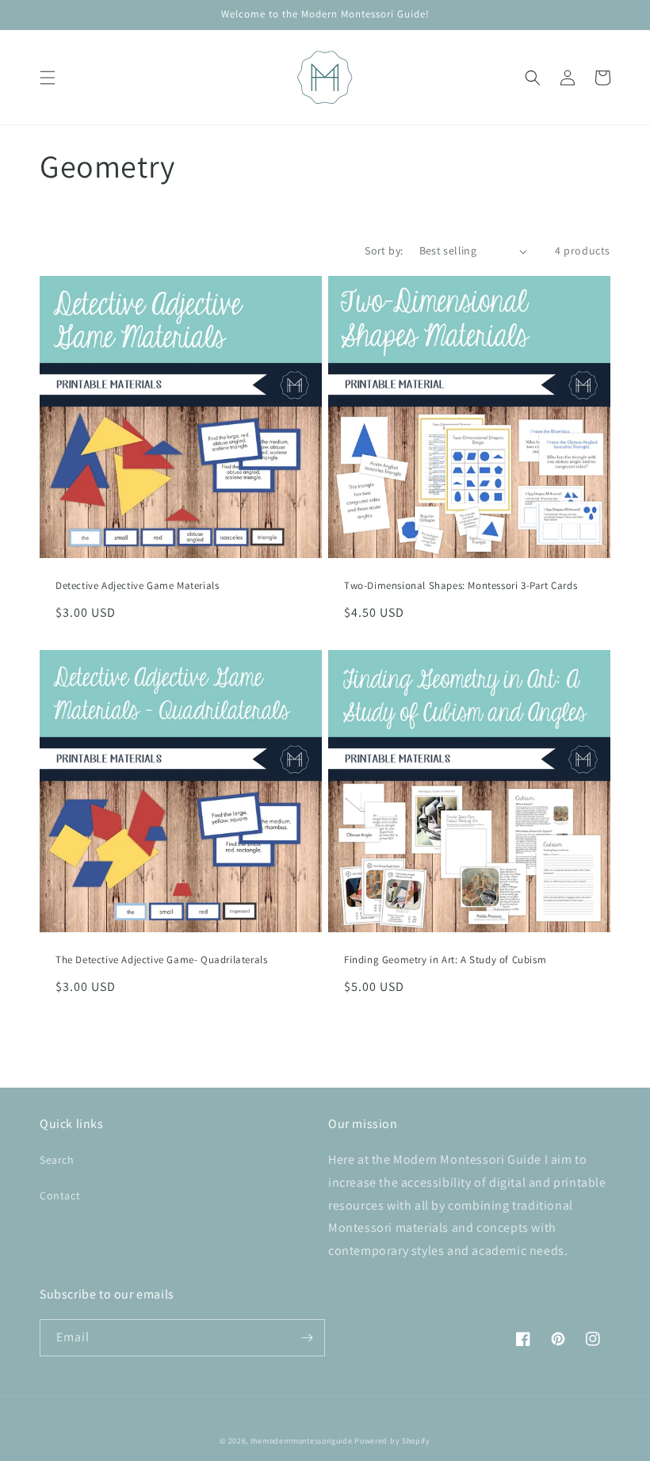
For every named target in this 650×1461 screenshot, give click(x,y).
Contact (60, 1195)
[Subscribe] (306, 1337)
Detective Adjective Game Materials (137, 585)
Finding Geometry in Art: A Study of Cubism (445, 960)
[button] (47, 77)
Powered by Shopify (392, 1441)
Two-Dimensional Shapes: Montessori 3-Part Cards (460, 585)
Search (57, 1160)
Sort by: (384, 250)
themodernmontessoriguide (301, 1441)
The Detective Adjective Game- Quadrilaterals (161, 960)
